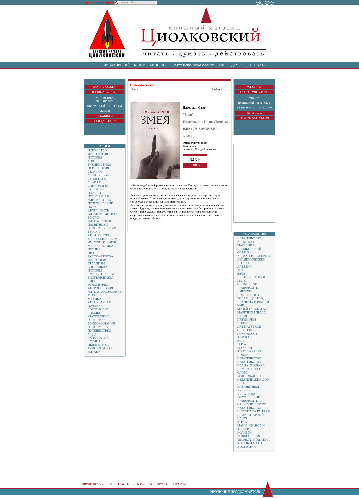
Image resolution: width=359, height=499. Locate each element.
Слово (242, 372)
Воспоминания (101, 323)
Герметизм (97, 178)
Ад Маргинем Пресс (254, 256)
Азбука (243, 337)
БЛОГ (223, 65)
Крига (242, 422)
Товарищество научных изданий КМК (253, 302)
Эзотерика (97, 320)
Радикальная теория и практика (253, 437)
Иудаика (95, 305)
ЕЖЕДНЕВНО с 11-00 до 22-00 (254, 107)
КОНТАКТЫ (257, 65)
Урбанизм (96, 263)
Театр (92, 295)
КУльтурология (101, 274)
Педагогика (98, 344)
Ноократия (246, 446)
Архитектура (98, 235)
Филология (97, 260)
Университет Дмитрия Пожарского (248, 291)
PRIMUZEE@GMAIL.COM (254, 118)
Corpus (243, 252)
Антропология (100, 288)
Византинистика (103, 214)
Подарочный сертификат (104, 105)
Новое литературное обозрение (249, 326)
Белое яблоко (249, 376)
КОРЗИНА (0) (254, 86)
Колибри (244, 432)
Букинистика (99, 164)
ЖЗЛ (91, 161)
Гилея (242, 280)
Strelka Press (249, 351)
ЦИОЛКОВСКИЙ (117, 65)
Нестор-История (251, 277)
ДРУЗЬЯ (237, 65)
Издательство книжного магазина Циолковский (249, 244)
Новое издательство (249, 356)
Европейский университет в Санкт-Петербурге (252, 401)
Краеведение (98, 316)
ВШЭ (241, 340)
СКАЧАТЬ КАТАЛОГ (104, 86)
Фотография (98, 337)
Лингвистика (99, 200)
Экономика (98, 327)
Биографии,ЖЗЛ (100, 277)
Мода (92, 334)
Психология (98, 168)
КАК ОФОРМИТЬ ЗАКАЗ (254, 92)
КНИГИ (140, 65)
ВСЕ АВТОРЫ (105, 115)
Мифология (98, 175)
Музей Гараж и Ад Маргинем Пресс (252, 310)
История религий (102, 242)
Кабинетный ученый (248, 388)
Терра (241, 344)
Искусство (97, 150)
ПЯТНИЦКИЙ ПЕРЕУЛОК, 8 (254, 102)
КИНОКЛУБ (159, 65)
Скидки (105, 110)
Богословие (98, 309)
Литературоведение (105, 291)
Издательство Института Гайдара (254, 409)
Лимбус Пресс (249, 369)
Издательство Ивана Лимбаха (251, 363)
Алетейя (244, 266)
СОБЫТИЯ (138, 484)
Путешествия (99, 330)
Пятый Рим (246, 319)
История (95, 157)
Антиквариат (99, 302)
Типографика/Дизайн (100, 350)
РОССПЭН (244, 347)
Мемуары (95, 182)
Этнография (98, 284)
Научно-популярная (98, 194)
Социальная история (98, 268)
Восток (94, 217)
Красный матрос (251, 443)
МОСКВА (254, 98)
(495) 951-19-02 (254, 112)
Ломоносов (247, 333)
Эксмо (242, 316)
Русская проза (100, 256)
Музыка (94, 298)
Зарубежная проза (104, 238)
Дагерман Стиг (194, 107)
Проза (93, 252)
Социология (98, 185)
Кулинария (97, 341)
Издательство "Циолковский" (193, 65)
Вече (241, 273)
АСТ (240, 270)
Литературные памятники (100, 222)
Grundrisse (247, 284)
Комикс (94, 313)
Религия (95, 171)
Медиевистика (100, 245)
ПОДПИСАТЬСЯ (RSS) (104, 92)
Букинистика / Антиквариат (105, 100)
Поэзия (94, 249)
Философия (98, 154)
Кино (92, 281)
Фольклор (96, 189)
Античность (98, 210)
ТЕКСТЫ (123, 484)
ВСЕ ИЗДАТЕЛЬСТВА (105, 121)
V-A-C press (246, 393)
